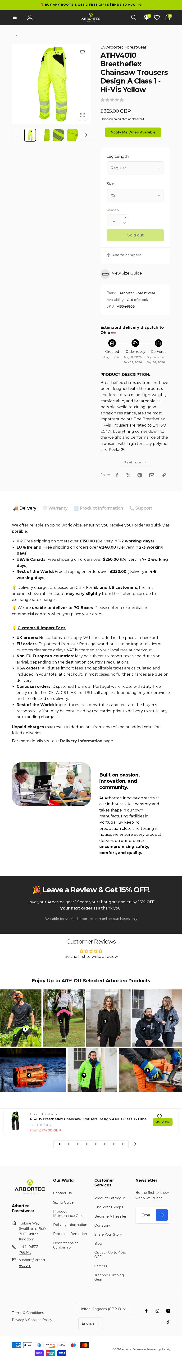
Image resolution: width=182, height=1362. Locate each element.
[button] (14, 17)
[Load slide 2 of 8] (68, 1144)
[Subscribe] (162, 1215)
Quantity (113, 209)
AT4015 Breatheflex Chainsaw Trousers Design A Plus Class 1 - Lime (87, 1119)
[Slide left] (17, 135)
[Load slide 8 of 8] (122, 1144)
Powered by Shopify (158, 1349)
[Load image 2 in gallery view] (44, 135)
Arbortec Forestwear (123, 47)
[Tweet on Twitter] (128, 475)
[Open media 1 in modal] (51, 84)
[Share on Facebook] (117, 475)
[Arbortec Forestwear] (29, 1193)
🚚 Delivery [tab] (24, 508)
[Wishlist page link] (157, 17)
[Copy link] (163, 475)
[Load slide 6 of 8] (104, 1144)
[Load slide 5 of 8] (95, 1144)
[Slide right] (86, 135)
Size (110, 184)
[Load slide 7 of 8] (113, 1144)
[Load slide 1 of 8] (59, 1144)
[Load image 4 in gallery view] (72, 135)
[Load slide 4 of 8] (86, 1144)
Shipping (106, 119)
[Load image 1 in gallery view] (30, 135)
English (88, 1323)
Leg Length (118, 156)
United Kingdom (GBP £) (100, 1309)
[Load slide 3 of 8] (77, 1144)
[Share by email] (152, 475)
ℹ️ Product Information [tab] (98, 508)
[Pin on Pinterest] (139, 475)
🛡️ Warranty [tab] (55, 508)
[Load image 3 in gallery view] (58, 135)
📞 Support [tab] (140, 508)
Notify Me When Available (133, 132)
